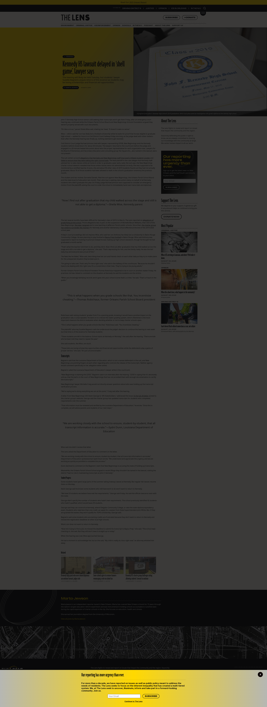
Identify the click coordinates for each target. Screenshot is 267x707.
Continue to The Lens (133, 701)
